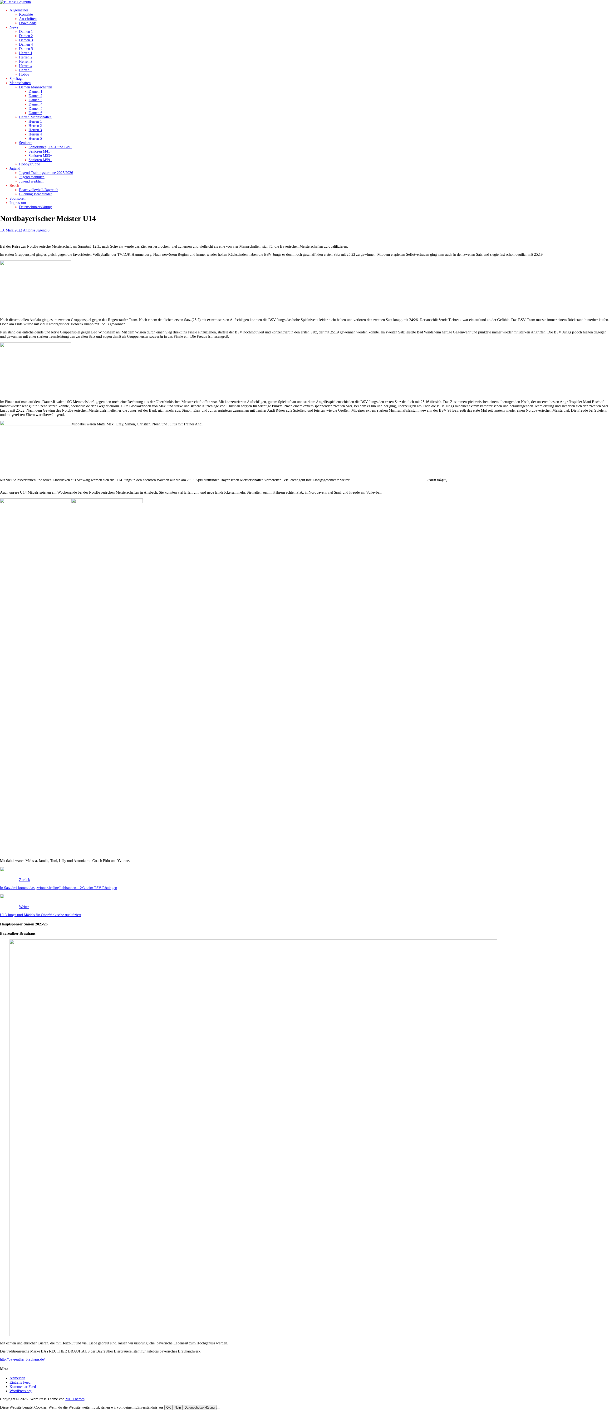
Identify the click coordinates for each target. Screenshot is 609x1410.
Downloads (27, 23)
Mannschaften (20, 83)
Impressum (18, 203)
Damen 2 (26, 36)
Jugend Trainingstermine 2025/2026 (46, 173)
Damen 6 (35, 113)
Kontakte (26, 14)
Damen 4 (26, 44)
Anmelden (17, 1378)
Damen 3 (26, 40)
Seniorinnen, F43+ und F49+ (50, 147)
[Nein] (218, 1408)
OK (168, 1407)
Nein (178, 1407)
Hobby (24, 74)
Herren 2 (25, 57)
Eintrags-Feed (20, 1382)
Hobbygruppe (29, 164)
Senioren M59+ (40, 160)
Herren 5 (25, 70)
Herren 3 (25, 61)
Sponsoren (17, 198)
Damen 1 (26, 31)
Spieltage (16, 79)
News (14, 27)
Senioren (25, 143)
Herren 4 (25, 66)
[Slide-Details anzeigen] (280, 1335)
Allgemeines (19, 10)
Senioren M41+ (40, 151)
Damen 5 (26, 49)
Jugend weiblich (31, 181)
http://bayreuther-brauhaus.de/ (22, 1359)
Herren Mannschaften (35, 117)
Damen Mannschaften (35, 87)
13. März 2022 (11, 230)
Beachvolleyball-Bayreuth (38, 190)
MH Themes (74, 1399)
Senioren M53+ (41, 156)
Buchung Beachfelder (35, 194)
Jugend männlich (31, 177)
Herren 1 (25, 53)
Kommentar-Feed (23, 1387)
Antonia (29, 230)
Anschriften (28, 19)
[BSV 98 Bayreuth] (15, 2)
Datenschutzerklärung (35, 207)
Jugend (15, 168)
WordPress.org (21, 1391)
